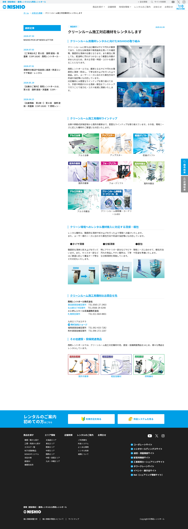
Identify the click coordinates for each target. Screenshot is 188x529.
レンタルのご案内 (142, 6)
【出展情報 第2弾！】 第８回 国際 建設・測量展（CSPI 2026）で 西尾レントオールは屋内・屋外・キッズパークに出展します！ (42, 107)
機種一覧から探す (32, 440)
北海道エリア (51, 440)
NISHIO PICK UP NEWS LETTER (38, 39)
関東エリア (50, 447)
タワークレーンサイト (144, 466)
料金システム (83, 443)
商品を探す (98, 6)
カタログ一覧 (30, 447)
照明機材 (149, 376)
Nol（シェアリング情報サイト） (149, 474)
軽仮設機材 (116, 376)
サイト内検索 (160, 1)
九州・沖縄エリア (53, 461)
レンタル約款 (83, 450)
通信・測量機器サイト (144, 453)
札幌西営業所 (74, 313)
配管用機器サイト (142, 457)
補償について (83, 454)
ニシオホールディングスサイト (148, 448)
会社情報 (143, 1)
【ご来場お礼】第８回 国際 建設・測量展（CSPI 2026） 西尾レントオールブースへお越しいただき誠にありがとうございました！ (42, 58)
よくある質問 (83, 447)
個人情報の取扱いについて (53, 519)
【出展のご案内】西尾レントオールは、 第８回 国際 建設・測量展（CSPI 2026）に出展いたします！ (42, 89)
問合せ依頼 (181, 7)
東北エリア (50, 443)
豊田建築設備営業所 (77, 304)
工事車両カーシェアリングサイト (149, 461)
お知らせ (157, 6)
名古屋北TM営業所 (76, 307)
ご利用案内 (82, 440)
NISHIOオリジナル (32, 454)
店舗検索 (112, 6)
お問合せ (169, 6)
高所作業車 (83, 376)
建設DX (27, 461)
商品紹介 (73, 26)
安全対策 (28, 457)
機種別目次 (29, 464)
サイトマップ (73, 519)
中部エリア (50, 450)
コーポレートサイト (143, 444)
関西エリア (50, 454)
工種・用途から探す (32, 443)
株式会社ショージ (79, 324)
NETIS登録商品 (30, 450)
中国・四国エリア (53, 457)
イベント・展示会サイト (145, 470)
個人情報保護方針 (31, 519)
